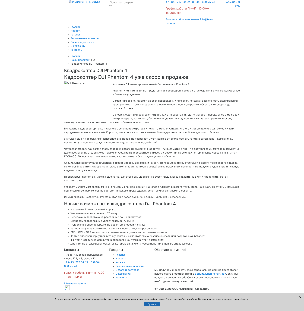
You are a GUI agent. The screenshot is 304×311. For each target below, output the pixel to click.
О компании (78, 45)
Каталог (75, 34)
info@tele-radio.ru (75, 283)
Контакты (76, 49)
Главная (75, 26)
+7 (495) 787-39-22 (178, 1)
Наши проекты (79, 59)
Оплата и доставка (82, 42)
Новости (75, 30)
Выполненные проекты (84, 38)
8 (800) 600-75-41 (203, 1)
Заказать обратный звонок (182, 19)
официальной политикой (210, 273)
